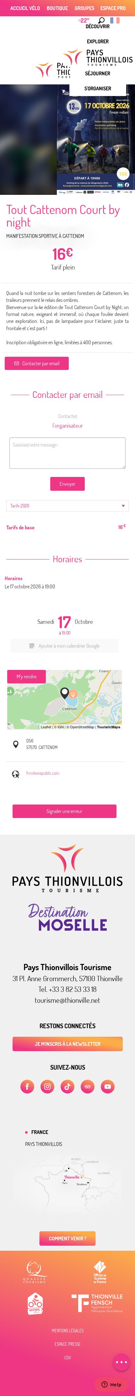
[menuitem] (98, 41)
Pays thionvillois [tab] (43, 1144)
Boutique (57, 8)
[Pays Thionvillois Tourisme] (67, 890)
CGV (67, 1357)
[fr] (115, 20)
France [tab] (39, 1132)
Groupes (84, 8)
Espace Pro (113, 8)
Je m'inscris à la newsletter (67, 1044)
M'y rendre (26, 676)
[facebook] (27, 1087)
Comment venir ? (67, 1238)
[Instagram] (47, 1087)
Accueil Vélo (25, 8)
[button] (101, 20)
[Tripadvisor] (87, 1087)
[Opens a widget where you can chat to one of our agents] (111, 1385)
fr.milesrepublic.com (42, 773)
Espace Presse (68, 1344)
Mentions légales (68, 1330)
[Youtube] (108, 1087)
